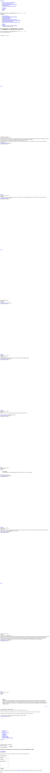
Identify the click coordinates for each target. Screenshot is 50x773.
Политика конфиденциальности (7, 737)
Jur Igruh (1, 194)
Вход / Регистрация (5, 732)
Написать (2, 768)
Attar (1, 467)
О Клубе (3, 731)
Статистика (4, 735)
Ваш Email (2, 757)
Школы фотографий (13, 4)
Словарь (7, 5)
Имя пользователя (3, 755)
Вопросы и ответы (12, 6)
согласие (23, 770)
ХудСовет (4, 733)
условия (18, 770)
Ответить (2, 198)
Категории (2, 14)
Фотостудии (10, 3)
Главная (3, 23)
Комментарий (2, 761)
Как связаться (4, 734)
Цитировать (6, 198)
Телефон (1, 759)
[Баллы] (25, 729)
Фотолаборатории (12, 2)
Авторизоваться (3, 751)
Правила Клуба (4, 730)
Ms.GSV (1, 354)
